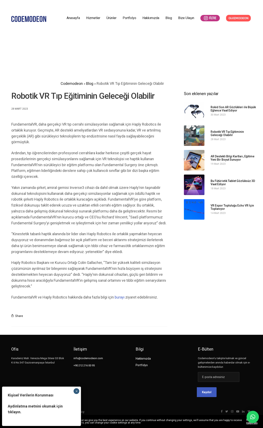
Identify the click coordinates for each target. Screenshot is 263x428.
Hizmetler (93, 18)
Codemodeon (72, 83)
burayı (120, 297)
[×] (253, 417)
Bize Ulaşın (186, 18)
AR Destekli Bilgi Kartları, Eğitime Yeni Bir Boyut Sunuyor (232, 158)
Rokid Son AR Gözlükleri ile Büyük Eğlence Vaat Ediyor (233, 109)
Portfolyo (129, 18)
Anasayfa (73, 18)
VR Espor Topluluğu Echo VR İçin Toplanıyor (232, 207)
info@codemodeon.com (88, 358)
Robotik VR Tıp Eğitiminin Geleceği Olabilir (227, 133)
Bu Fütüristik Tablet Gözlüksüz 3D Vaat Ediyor (233, 182)
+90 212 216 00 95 (84, 365)
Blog (168, 18)
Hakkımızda (150, 18)
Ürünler (111, 18)
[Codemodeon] (28, 19)
